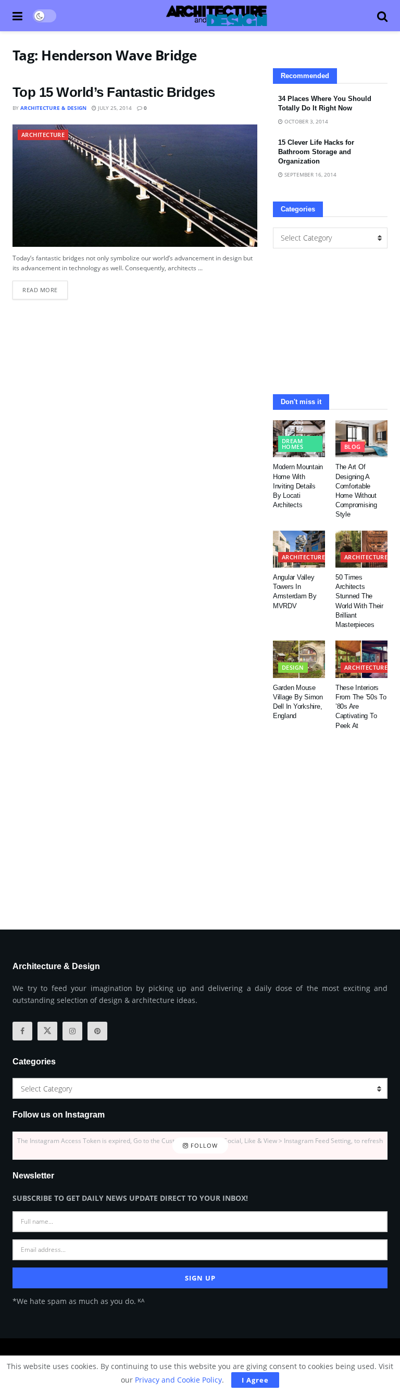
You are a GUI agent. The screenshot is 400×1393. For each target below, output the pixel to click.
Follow (203, 1145)
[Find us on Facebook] (22, 1031)
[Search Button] (382, 15)
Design (293, 667)
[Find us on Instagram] (72, 1031)
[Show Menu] (17, 15)
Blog (352, 446)
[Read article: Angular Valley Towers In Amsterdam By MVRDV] (299, 549)
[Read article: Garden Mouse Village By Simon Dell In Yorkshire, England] (299, 659)
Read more (45, 287)
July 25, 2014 (114, 107)
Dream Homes (292, 443)
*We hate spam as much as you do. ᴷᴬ (78, 1301)
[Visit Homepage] (216, 15)
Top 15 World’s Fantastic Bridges (113, 92)
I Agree (255, 1380)
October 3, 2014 (305, 121)
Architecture (43, 135)
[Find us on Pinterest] (97, 1031)
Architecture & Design (53, 107)
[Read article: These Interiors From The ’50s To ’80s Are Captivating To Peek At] (361, 659)
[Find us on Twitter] (47, 1031)
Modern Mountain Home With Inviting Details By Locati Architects (298, 486)
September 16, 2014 (309, 174)
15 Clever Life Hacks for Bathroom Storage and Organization (316, 152)
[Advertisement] (330, 321)
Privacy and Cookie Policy (178, 1380)
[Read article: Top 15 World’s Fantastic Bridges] (134, 185)
